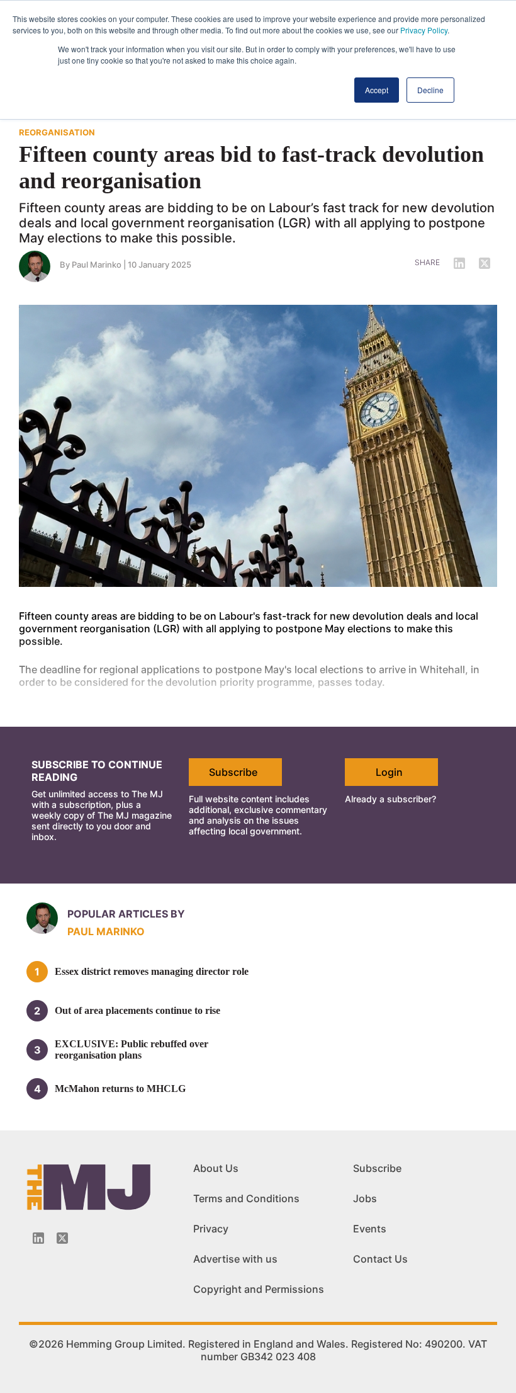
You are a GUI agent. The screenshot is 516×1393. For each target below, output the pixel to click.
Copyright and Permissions (258, 1289)
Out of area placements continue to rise (137, 1010)
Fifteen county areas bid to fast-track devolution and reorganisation (251, 167)
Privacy (210, 1228)
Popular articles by (126, 913)
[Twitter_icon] (62, 1238)
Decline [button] (430, 89)
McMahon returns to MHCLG (120, 1088)
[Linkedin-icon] (38, 1238)
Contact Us (380, 1259)
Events (369, 1228)
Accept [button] (376, 89)
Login (389, 772)
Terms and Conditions (246, 1198)
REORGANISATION (57, 132)
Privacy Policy (423, 30)
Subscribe (233, 772)
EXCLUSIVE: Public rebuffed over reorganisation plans (131, 1049)
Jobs (365, 1198)
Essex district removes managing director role (152, 971)
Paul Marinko (96, 264)
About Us (215, 1168)
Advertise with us (235, 1259)
